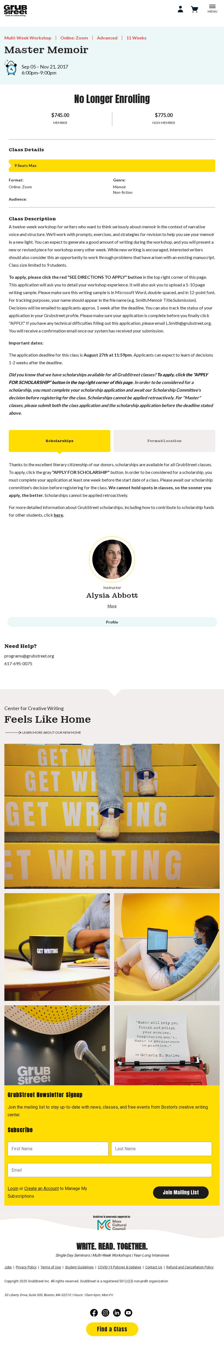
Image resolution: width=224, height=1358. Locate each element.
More (112, 605)
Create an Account (41, 1188)
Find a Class (112, 1329)
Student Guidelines (79, 1267)
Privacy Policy (26, 1267)
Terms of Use (51, 1267)
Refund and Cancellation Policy (190, 1267)
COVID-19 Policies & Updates (119, 1267)
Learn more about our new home (51, 732)
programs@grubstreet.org (29, 655)
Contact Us (153, 1267)
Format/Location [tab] (164, 441)
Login (13, 1188)
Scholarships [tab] (59, 441)
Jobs (8, 1267)
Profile (112, 622)
